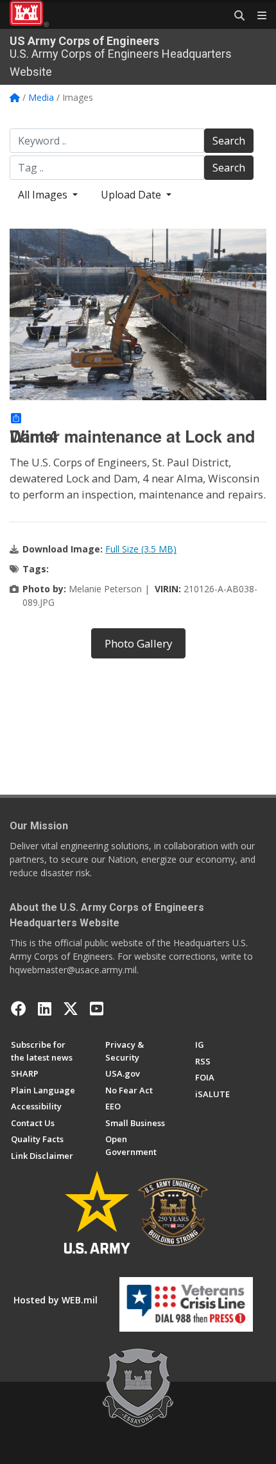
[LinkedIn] (44, 1008)
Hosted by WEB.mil (55, 1300)
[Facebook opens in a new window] (18, 1008)
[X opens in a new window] (70, 1008)
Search (228, 141)
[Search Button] (235, 16)
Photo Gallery (138, 643)
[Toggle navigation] (256, 16)
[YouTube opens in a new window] (96, 1008)
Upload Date (132, 195)
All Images (44, 195)
